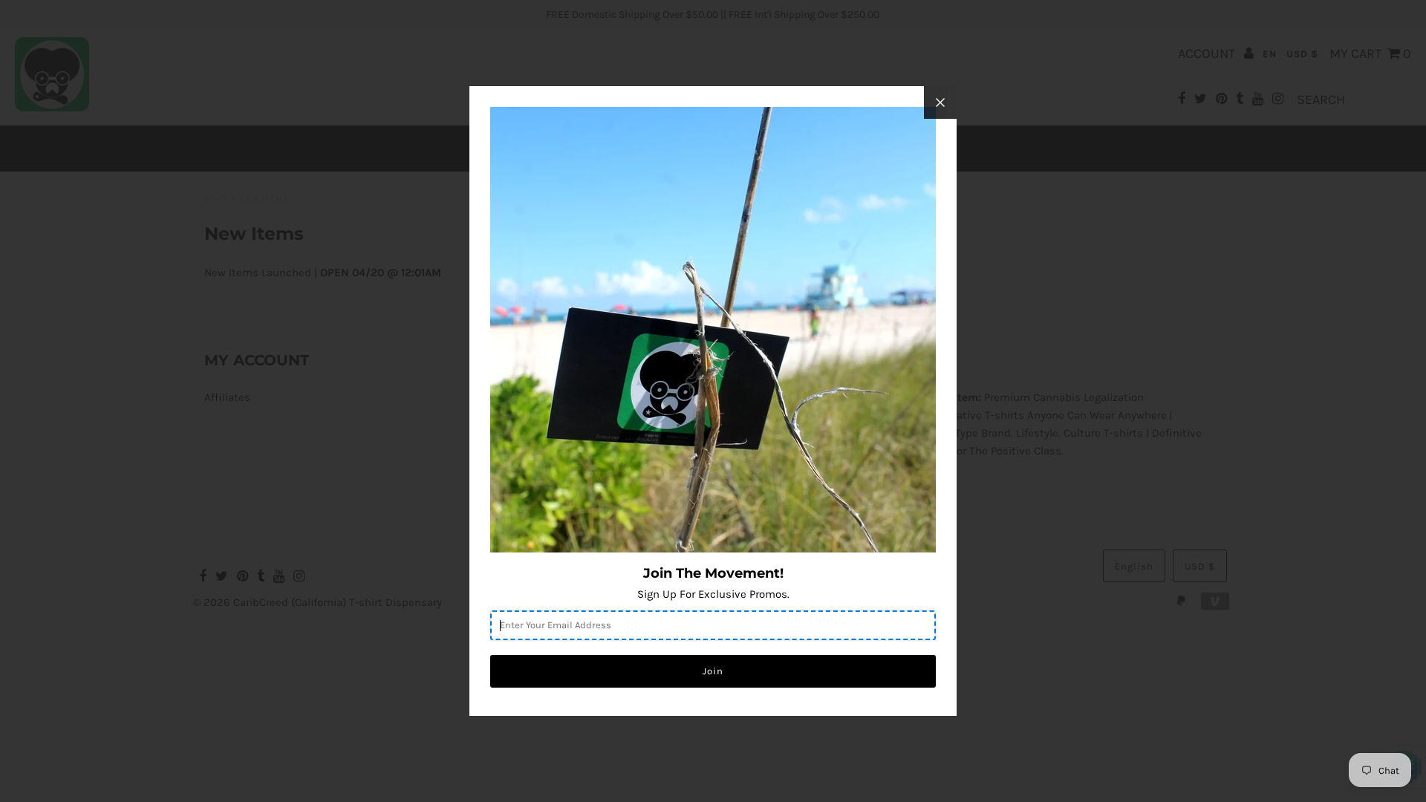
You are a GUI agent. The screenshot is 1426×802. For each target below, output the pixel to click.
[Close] (940, 102)
